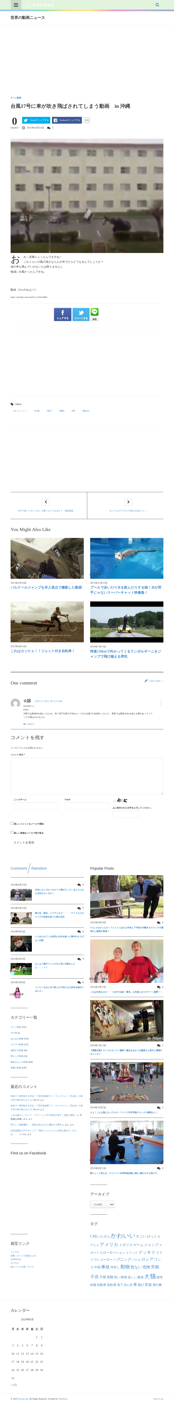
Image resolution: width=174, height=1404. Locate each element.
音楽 (148, 1285)
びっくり (153, 1236)
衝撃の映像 (16, 1068)
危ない (136, 1267)
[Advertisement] (87, 57)
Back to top (158, 1399)
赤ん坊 (128, 1285)
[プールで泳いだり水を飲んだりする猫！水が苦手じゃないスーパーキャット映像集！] (126, 558)
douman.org (23, 1399)
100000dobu (16, 1259)
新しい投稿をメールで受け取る (29, 833)
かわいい (123, 1235)
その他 (14, 1033)
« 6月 (14, 1384)
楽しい (132, 1277)
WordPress (62, 1399)
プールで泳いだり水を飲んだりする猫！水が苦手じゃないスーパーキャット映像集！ (125, 590)
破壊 (160, 1277)
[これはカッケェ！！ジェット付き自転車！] (47, 621)
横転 (62, 411)
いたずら (103, 1236)
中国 (97, 1267)
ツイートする (81, 314)
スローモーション (112, 1252)
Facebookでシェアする (69, 120)
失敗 (155, 1266)
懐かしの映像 (17, 1056)
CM (93, 1236)
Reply (30, 724)
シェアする (63, 314)
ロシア (147, 1259)
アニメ (94, 1245)
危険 (146, 1267)
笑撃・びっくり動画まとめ (23, 1256)
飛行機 (157, 1285)
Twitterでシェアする (39, 120)
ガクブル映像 (17, 1044)
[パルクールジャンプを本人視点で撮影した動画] (47, 558)
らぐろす (15, 1252)
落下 (120, 1285)
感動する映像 (17, 1050)
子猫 (102, 1277)
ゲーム (138, 1245)
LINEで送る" (94, 314)
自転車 (111, 1285)
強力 (50, 411)
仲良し (115, 1267)
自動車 (101, 1285)
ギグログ (15, 1263)
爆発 (140, 1277)
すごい (141, 1236)
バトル (136, 1259)
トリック (132, 1252)
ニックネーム (20, 799)
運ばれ (86, 411)
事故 (105, 1266)
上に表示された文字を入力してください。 (132, 808)
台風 (37, 411)
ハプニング (122, 1260)
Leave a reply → (156, 681)
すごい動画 (16, 98)
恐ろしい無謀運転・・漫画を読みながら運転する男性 (36, 1124)
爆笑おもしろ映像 (19, 1062)
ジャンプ (151, 1245)
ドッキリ (146, 1252)
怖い (117, 1277)
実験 (110, 1277)
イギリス (126, 1245)
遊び (141, 1285)
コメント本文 (18, 754)
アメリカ (109, 1244)
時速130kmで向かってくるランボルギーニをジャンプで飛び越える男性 (125, 653)
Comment (19, 868)
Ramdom (39, 868)
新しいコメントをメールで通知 (29, 824)
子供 (94, 1276)
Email (67, 799)
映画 (124, 1277)
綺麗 (93, 1285)
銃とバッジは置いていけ (22, 1267)
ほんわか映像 (17, 1039)
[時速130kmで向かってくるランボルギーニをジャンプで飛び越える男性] (126, 622)
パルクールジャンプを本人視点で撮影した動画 (46, 587)
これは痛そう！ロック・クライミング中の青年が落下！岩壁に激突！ (43, 1115)
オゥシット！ (20, 411)
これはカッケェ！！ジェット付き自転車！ (43, 651)
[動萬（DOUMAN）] (39, 4)
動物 (125, 1266)
